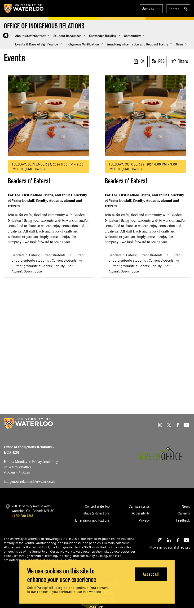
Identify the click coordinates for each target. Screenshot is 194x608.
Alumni (17, 271)
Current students (53, 255)
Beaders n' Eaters (25, 255)
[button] (151, 8)
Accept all (151, 574)
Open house (33, 271)
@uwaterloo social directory (170, 547)
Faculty (59, 266)
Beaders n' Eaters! (29, 181)
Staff (69, 266)
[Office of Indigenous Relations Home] (6, 35)
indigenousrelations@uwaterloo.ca (29, 481)
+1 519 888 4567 (22, 516)
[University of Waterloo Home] (24, 8)
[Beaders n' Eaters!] (48, 115)
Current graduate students (32, 266)
